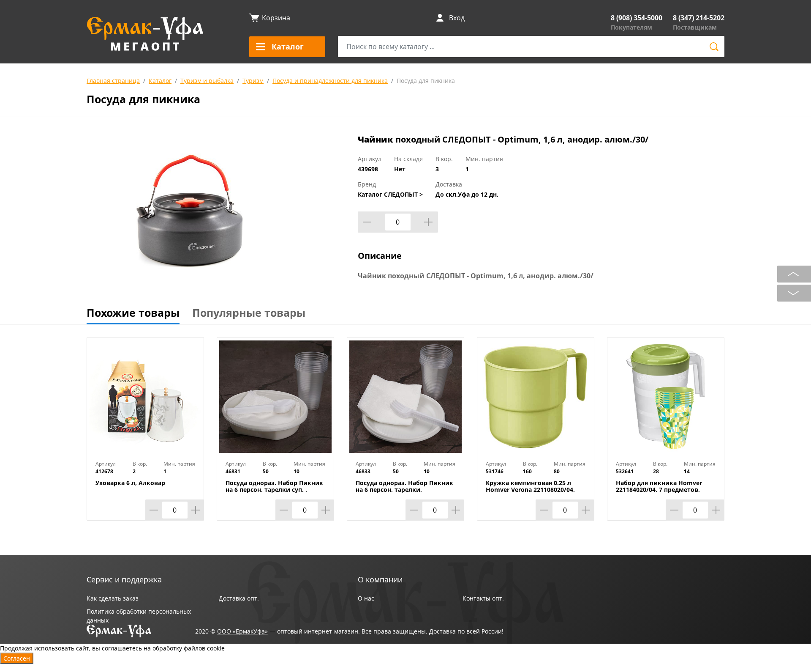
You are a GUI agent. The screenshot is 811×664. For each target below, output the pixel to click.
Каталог (160, 81)
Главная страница (113, 81)
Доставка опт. (239, 598)
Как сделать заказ (113, 598)
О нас (366, 598)
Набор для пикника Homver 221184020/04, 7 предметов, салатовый (659, 490)
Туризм (253, 81)
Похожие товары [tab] (133, 312)
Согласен (16, 658)
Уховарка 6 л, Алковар (130, 483)
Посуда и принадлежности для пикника (330, 81)
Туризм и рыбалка (207, 81)
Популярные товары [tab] (248, 312)
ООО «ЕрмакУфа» (242, 631)
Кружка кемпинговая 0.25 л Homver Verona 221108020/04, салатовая (530, 490)
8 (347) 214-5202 (698, 17)
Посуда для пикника (426, 81)
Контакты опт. (483, 598)
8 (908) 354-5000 (636, 17)
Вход (457, 17)
